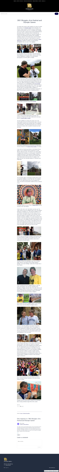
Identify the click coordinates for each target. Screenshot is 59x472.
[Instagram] (5, 467)
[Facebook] (4, 467)
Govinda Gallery (8, 461)
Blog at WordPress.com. (52, 467)
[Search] (56, 14)
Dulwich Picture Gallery (32, 146)
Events (21, 413)
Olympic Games (28, 27)
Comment (39, 447)
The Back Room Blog (26, 413)
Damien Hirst (35, 205)
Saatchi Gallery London (25, 118)
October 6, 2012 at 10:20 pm (24, 424)
